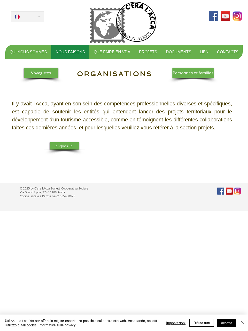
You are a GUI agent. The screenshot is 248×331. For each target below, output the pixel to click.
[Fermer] (242, 322)
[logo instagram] (237, 16)
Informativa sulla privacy (57, 325)
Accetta (226, 322)
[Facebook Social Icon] (213, 16)
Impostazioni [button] (176, 322)
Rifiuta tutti (202, 322)
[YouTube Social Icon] (225, 16)
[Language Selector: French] (27, 16)
